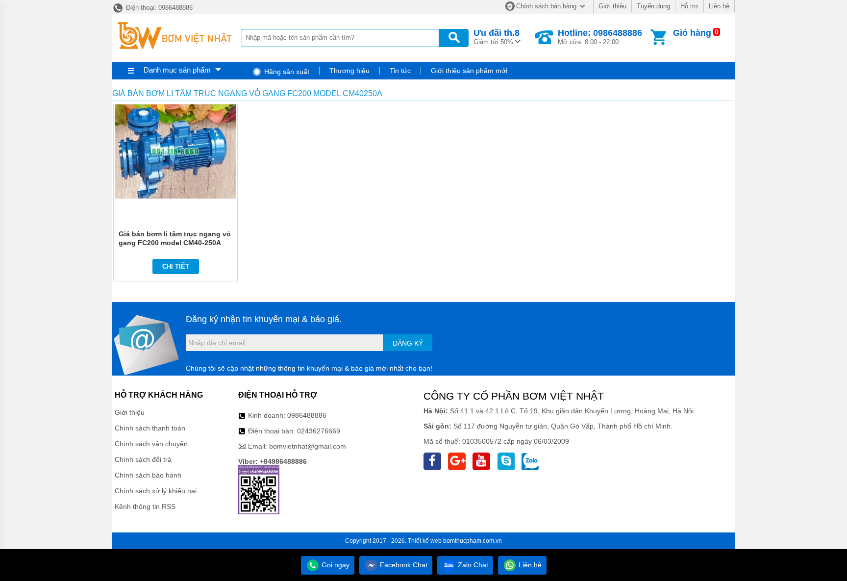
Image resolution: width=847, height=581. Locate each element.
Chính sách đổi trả (143, 459)
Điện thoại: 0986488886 (158, 7)
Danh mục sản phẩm (177, 70)
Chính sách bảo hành (148, 475)
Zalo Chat (472, 565)
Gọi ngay (334, 565)
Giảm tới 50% (496, 37)
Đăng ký (408, 343)
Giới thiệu (612, 6)
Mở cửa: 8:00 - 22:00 (600, 37)
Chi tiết (175, 266)
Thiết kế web (425, 540)
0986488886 (306, 415)
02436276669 (318, 431)
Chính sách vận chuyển (151, 444)
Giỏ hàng (692, 33)
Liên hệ (719, 6)
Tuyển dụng (653, 6)
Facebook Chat (402, 565)
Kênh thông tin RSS (145, 506)
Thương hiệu (349, 71)
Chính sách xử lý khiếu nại (156, 491)
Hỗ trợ (689, 6)
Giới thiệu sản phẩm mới (469, 71)
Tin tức (400, 71)
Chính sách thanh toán (150, 428)
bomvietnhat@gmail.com (307, 446)
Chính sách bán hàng (546, 6)
